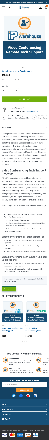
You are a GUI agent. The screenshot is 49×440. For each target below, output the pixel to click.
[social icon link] (13, 395)
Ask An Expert (31, 112)
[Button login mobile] (40, 7)
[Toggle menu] (3, 7)
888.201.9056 (17, 111)
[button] (46, 2)
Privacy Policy (41, 430)
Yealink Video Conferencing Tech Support (33, 331)
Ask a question (9, 289)
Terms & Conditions (28, 430)
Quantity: (5, 86)
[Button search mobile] (9, 7)
